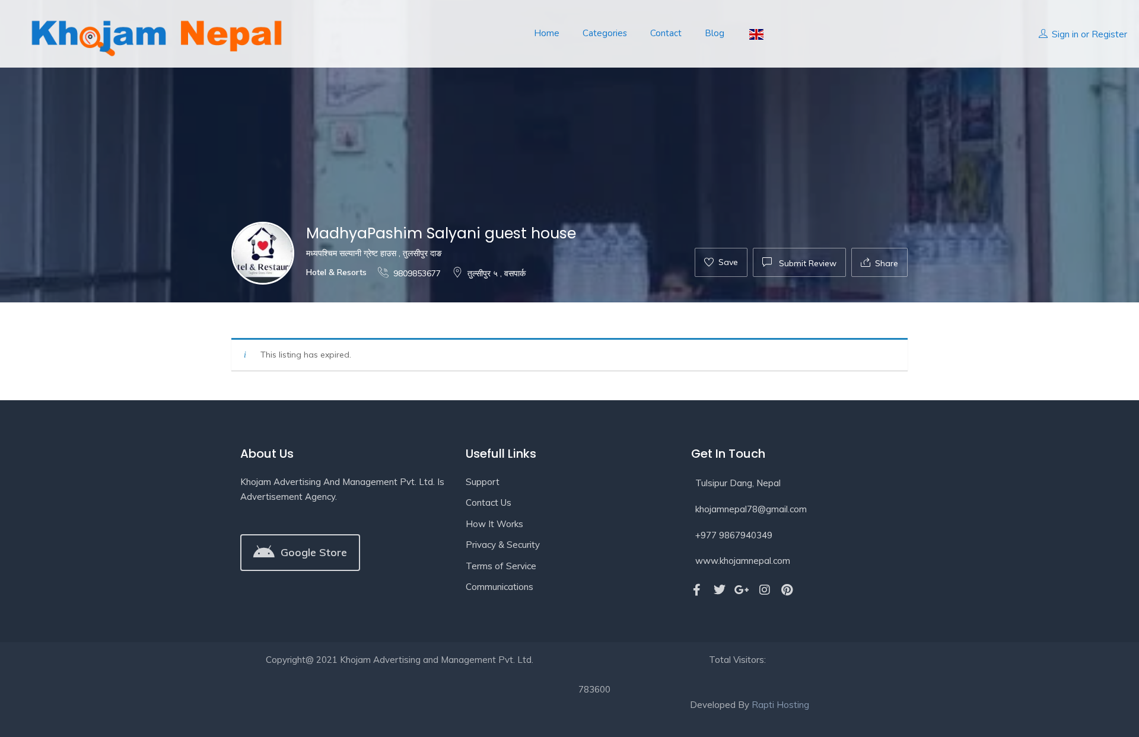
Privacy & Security (503, 544)
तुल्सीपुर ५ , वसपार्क (496, 273)
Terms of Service (501, 566)
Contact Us (488, 502)
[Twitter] (720, 590)
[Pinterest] (787, 590)
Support (482, 481)
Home (546, 33)
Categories (605, 33)
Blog (714, 33)
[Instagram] (765, 590)
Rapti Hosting (780, 704)
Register (1109, 34)
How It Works (494, 523)
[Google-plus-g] (742, 590)
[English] (755, 33)
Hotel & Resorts (336, 272)
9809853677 (417, 273)
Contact (666, 33)
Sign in (1065, 34)
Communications (499, 586)
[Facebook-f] (697, 590)
